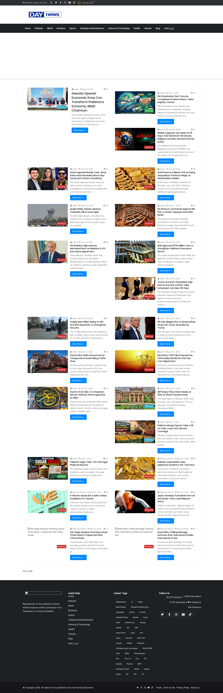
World (49, 28)
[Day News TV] (45, 15)
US (143, 674)
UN (135, 674)
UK (127, 674)
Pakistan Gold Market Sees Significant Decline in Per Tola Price (175, 463)
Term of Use (169, 687)
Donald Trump (122, 617)
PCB (118, 653)
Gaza (145, 617)
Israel (118, 638)
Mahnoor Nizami (167, 458)
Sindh (136, 669)
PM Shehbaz (139, 653)
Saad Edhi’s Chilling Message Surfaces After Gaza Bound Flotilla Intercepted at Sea (175, 535)
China (131, 612)
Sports (73, 28)
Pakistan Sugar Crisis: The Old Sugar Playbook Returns (89, 463)
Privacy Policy (183, 687)
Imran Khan (120, 633)
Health (137, 28)
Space (147, 669)
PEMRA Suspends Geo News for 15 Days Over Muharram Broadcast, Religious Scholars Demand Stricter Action (175, 137)
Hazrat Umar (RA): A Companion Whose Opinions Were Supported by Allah (87, 394)
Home (28, 28)
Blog (158, 28)
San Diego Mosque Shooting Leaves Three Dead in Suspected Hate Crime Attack (89, 535)
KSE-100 (141, 638)
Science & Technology (119, 28)
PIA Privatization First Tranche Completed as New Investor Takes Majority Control (175, 99)
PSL (117, 658)
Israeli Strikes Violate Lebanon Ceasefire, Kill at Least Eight (85, 210)
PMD (127, 653)
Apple (140, 602)
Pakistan (39, 28)
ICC (128, 627)
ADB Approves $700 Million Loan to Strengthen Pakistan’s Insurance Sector (175, 248)
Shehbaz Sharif (122, 669)
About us (195, 687)
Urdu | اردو (169, 28)
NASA (129, 643)
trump (118, 674)
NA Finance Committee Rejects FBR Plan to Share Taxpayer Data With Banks (176, 211)
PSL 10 (128, 658)
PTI (145, 658)
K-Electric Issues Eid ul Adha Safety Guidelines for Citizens (88, 497)
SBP (139, 664)
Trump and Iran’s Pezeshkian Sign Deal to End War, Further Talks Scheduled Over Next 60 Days (175, 285)
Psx (137, 658)
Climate (148, 28)
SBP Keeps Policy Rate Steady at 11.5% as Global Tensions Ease (174, 393)
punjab (119, 664)
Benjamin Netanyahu (140, 607)
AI (132, 602)
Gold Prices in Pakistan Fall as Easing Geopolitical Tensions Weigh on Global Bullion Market (176, 175)
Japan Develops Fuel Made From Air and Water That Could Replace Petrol (176, 498)
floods (135, 617)
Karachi (129, 638)
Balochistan (121, 607)
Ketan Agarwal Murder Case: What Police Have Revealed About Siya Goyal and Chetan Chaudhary (88, 175)
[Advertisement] (111, 55)
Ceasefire (120, 612)
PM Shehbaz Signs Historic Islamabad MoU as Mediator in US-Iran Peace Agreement (88, 248)
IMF (136, 627)
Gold (118, 622)
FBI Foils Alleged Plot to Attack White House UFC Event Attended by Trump (176, 324)
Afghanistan (121, 602)
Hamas (143, 622)
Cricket (142, 612)
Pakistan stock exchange (126, 648)
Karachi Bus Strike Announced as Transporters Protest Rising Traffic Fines (88, 358)
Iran (141, 633)
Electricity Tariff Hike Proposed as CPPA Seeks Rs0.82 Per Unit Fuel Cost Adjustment (175, 358)
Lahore (119, 643)
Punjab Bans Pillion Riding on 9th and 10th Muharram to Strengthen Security (88, 324)
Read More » (80, 130)
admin (76, 89)
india (133, 633)
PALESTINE (147, 648)
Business (61, 28)
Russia (129, 664)
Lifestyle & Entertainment (92, 28)
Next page (28, 571)
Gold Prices (130, 622)
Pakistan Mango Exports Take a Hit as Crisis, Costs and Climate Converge (175, 428)
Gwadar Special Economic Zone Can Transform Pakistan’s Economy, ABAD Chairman (88, 102)
